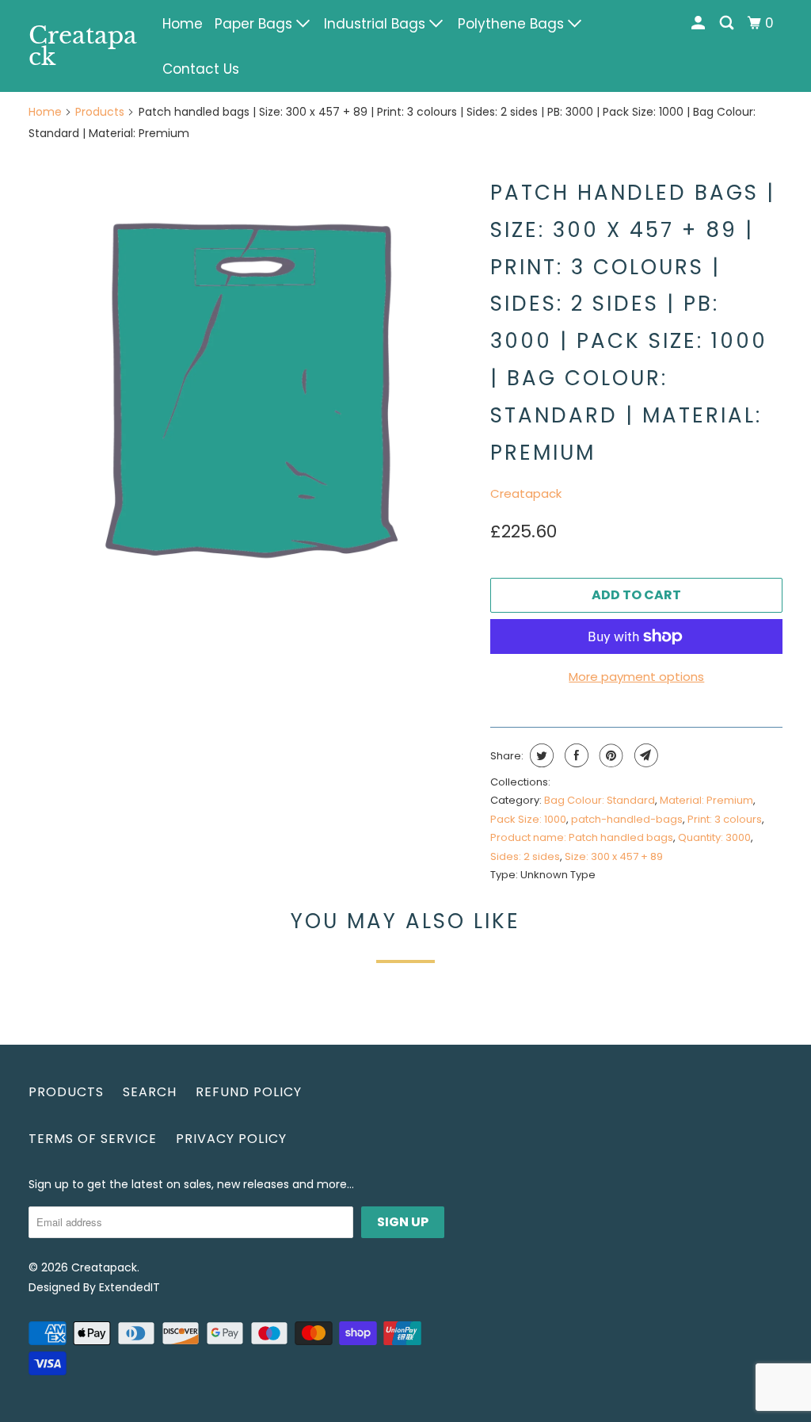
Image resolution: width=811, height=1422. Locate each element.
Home (182, 23)
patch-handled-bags (627, 819)
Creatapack (83, 46)
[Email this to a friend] (644, 755)
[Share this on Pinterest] (609, 755)
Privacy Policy (231, 1139)
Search (150, 1092)
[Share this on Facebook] (574, 755)
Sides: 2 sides (525, 856)
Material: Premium (706, 800)
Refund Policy (249, 1092)
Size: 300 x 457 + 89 (614, 856)
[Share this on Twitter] (540, 755)
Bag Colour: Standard (599, 800)
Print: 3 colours (724, 819)
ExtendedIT (129, 1287)
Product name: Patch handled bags (581, 837)
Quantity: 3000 (714, 837)
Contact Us (200, 68)
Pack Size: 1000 (528, 819)
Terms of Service (93, 1139)
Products (99, 112)
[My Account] (699, 23)
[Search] (728, 23)
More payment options (636, 676)
